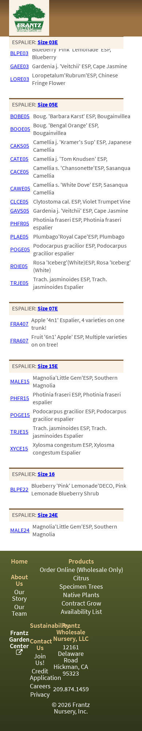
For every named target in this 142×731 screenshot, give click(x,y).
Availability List (81, 611)
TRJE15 (19, 432)
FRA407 (19, 324)
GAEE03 (19, 66)
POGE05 (20, 249)
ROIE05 (19, 266)
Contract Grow (81, 603)
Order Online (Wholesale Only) (81, 569)
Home (19, 561)
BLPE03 (19, 53)
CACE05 (19, 171)
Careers (40, 686)
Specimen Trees (81, 586)
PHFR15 (19, 398)
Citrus (81, 578)
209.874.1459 (71, 689)
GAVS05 (19, 210)
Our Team (19, 610)
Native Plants (81, 595)
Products (81, 561)
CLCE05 (19, 201)
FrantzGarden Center (19, 639)
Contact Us (41, 644)
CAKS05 (19, 146)
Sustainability (50, 625)
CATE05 (19, 159)
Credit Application (45, 674)
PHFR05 (19, 223)
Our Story (19, 595)
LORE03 (19, 79)
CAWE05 (20, 188)
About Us (19, 580)
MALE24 (19, 530)
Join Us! (40, 659)
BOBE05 (19, 116)
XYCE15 (19, 448)
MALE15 (19, 381)
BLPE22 (19, 489)
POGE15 (20, 415)
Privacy (40, 694)
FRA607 (19, 340)
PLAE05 (19, 236)
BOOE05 (20, 129)
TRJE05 (19, 283)
